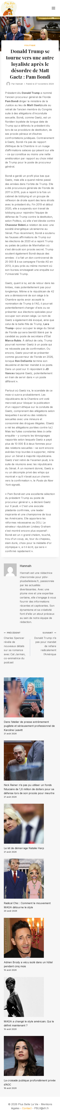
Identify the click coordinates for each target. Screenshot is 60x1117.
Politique (29, 45)
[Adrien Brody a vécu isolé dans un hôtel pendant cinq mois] (30, 938)
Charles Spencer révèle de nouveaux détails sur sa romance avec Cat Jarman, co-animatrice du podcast (14, 648)
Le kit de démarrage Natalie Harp (24, 848)
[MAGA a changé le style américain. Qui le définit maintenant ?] (30, 997)
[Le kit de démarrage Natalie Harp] (30, 824)
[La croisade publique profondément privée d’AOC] (30, 1056)
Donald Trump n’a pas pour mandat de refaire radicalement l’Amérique (45, 644)
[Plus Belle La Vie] (9, 8)
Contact (27, 1108)
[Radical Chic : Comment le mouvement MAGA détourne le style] (30, 879)
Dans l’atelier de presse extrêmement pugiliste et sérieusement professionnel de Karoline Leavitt (29, 726)
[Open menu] (55, 8)
